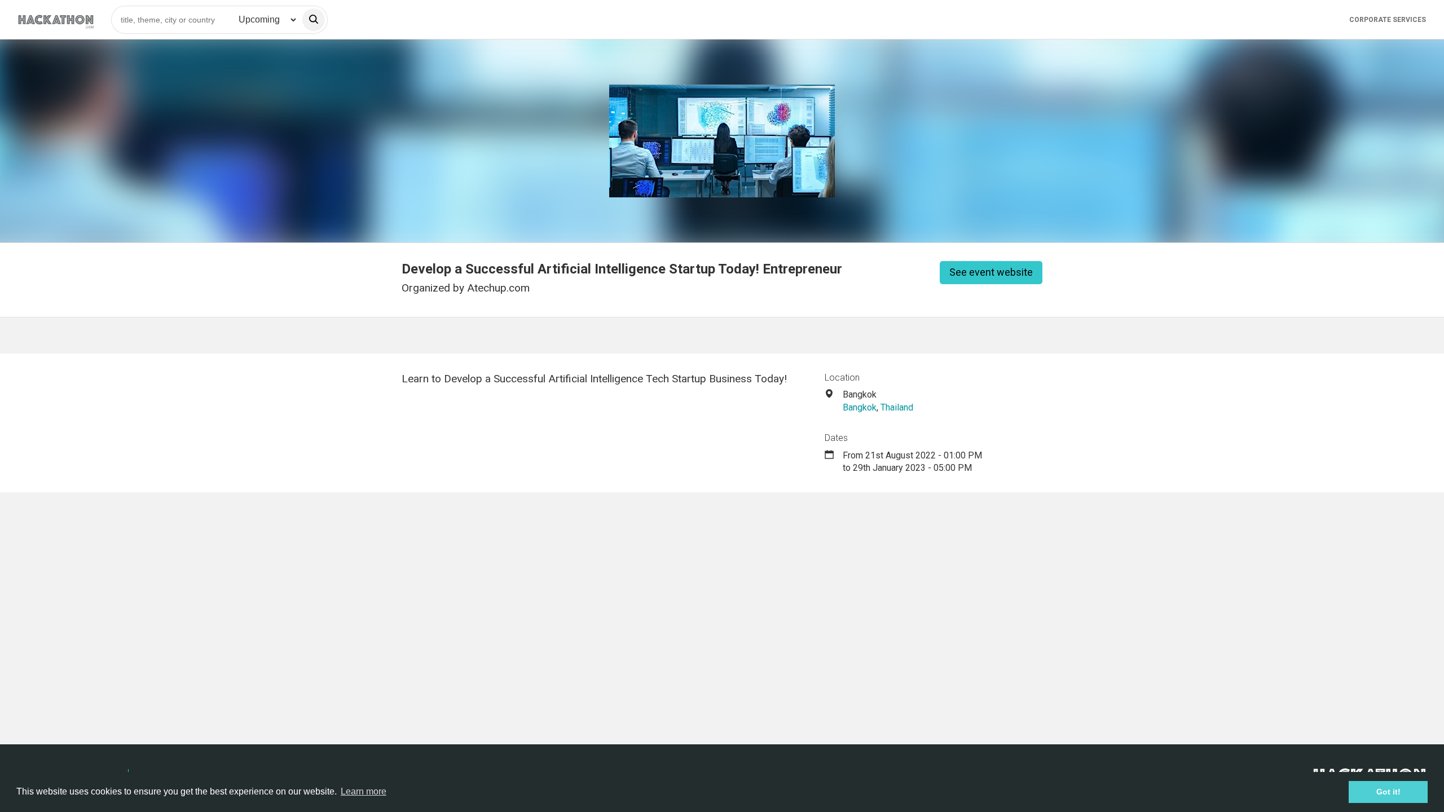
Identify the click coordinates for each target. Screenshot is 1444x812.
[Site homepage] (56, 19)
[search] (313, 19)
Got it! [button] (1388, 791)
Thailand (897, 407)
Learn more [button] (363, 791)
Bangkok (860, 407)
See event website (991, 272)
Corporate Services (1387, 20)
